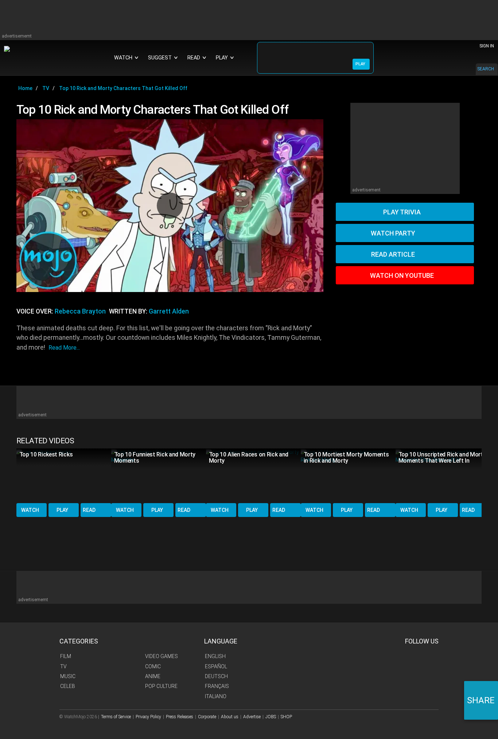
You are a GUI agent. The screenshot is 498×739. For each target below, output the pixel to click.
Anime (152, 676)
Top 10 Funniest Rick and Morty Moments (154, 457)
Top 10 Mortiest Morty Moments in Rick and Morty (346, 457)
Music (67, 676)
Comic (153, 666)
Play (62, 510)
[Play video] (170, 205)
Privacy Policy (148, 716)
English (215, 656)
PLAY (360, 64)
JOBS (270, 716)
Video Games (161, 656)
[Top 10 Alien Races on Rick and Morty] (253, 475)
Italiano (215, 696)
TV (63, 666)
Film (65, 656)
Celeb (67, 686)
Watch (30, 510)
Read (89, 510)
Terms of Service (116, 716)
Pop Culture (161, 686)
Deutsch (216, 676)
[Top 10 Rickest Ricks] (63, 475)
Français (217, 686)
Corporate (207, 716)
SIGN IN (486, 45)
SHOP (286, 716)
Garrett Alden (169, 311)
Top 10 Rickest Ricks (46, 454)
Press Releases (179, 716)
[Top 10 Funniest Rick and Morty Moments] (158, 475)
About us (229, 716)
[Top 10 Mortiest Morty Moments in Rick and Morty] (348, 475)
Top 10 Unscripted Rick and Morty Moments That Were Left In (442, 457)
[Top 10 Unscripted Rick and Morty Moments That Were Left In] (443, 475)
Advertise (252, 716)
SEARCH (485, 68)
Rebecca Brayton (80, 311)
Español (216, 666)
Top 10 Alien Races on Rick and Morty (248, 457)
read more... (64, 347)
